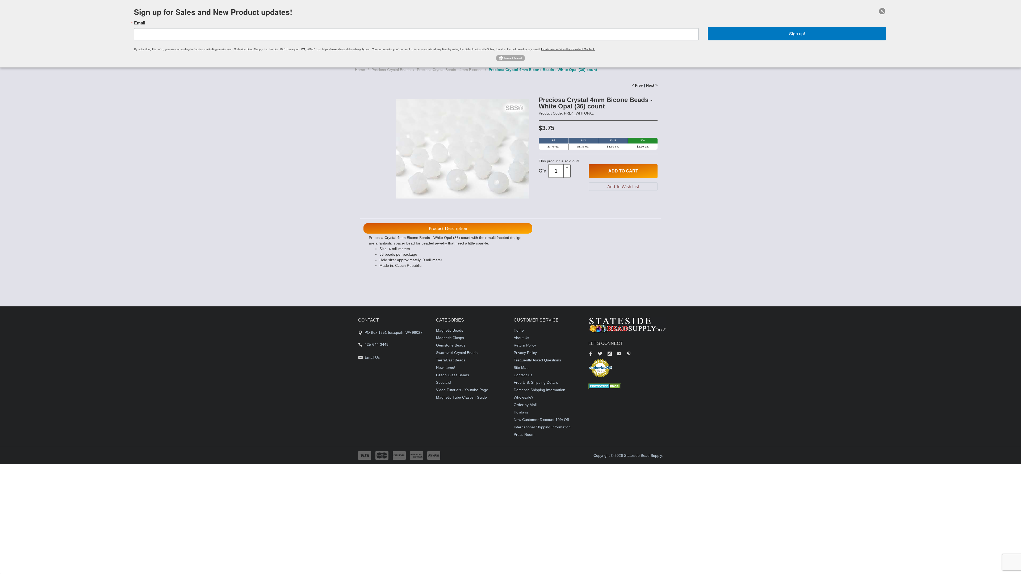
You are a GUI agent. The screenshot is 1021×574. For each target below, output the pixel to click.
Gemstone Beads (450, 345)
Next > (652, 85)
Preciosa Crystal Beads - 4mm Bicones (449, 69)
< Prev (637, 85)
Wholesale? (523, 397)
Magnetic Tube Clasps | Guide (461, 397)
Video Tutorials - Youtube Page (462, 390)
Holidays (521, 412)
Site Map (521, 367)
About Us (521, 338)
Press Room (524, 434)
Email (139, 23)
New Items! (445, 367)
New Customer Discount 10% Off (541, 419)
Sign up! (797, 34)
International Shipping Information (542, 427)
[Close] (882, 11)
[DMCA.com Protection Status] (604, 386)
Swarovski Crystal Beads (457, 353)
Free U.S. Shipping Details (536, 382)
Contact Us (523, 375)
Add (623, 171)
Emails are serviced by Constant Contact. (568, 49)
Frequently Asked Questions (537, 360)
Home (360, 69)
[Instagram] (610, 354)
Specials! (443, 382)
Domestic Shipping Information (539, 390)
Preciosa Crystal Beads (391, 69)
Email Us (372, 357)
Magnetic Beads (449, 330)
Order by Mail (525, 405)
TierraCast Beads (450, 360)
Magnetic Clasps (450, 338)
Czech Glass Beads (452, 375)
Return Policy (525, 345)
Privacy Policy (525, 353)
